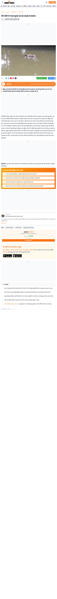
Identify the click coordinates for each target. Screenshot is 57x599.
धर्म (23, 250)
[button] (28, 60)
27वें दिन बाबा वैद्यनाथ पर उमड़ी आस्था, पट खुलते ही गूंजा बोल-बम (19, 182)
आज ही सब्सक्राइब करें (28, 240)
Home (2, 12)
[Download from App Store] (17, 255)
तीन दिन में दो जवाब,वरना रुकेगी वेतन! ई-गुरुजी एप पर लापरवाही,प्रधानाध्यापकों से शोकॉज (24, 186)
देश (4, 250)
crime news (18, 227)
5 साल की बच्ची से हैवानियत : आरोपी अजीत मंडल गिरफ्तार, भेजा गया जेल (21, 174)
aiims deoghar (9, 227)
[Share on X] (16, 78)
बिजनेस (34, 6)
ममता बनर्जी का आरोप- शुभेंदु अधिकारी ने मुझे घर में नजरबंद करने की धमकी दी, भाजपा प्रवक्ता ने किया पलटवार (27, 292)
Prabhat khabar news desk (12, 19)
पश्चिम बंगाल (18, 6)
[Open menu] (2, 2)
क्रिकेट (27, 250)
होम (1, 6)
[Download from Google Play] (7, 255)
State (7, 12)
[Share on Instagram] (13, 78)
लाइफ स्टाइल (48, 6)
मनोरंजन (38, 6)
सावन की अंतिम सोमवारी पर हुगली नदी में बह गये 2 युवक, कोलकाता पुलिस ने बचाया (21, 300)
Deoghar (21, 12)
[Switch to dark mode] (46, 2)
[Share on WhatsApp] (6, 78)
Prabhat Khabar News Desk (15, 216)
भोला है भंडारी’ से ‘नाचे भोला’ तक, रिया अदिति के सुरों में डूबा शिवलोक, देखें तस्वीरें (23, 178)
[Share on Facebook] (8, 78)
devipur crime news (28, 227)
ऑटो (44, 6)
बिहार (9, 6)
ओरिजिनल (25, 6)
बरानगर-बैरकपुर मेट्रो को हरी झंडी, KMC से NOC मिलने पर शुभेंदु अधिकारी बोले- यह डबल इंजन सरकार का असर (28, 288)
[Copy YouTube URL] (11, 78)
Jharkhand (13, 12)
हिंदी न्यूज (5, 252)
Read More (3, 223)
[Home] (9, 2)
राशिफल (54, 6)
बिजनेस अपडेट (18, 250)
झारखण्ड (5, 6)
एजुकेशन (30, 6)
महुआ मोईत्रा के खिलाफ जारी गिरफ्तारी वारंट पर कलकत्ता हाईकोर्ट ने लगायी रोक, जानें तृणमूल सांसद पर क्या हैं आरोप (28, 296)
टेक (41, 6)
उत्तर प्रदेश (13, 6)
